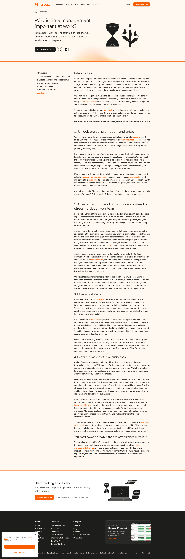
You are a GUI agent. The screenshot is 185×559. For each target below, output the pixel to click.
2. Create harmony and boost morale (53, 80)
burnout (110, 245)
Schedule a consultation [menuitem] (82, 535)
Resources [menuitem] (55, 529)
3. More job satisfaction (47, 83)
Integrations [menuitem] (39, 538)
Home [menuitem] (37, 525)
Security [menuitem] (75, 553)
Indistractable (97, 260)
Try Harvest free (142, 4)
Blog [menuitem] (75, 529)
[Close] (35, 535)
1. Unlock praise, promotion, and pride (54, 76)
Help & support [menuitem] (57, 535)
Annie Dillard (90, 101)
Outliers (136, 137)
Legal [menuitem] (69, 553)
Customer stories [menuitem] (58, 525)
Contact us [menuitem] (77, 538)
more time (93, 180)
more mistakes (134, 177)
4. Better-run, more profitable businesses (46, 88)
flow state (94, 319)
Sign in (128, 4)
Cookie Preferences (19, 552)
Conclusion (42, 93)
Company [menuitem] (77, 522)
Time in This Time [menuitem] (58, 544)
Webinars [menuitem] (55, 532)
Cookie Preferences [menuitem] (92, 553)
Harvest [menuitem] (38, 522)
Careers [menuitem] (76, 532)
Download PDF (46, 49)
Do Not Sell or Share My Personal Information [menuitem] (114, 553)
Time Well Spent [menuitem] (57, 541)
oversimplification (129, 140)
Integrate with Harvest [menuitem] (60, 538)
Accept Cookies (19, 547)
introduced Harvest (83, 405)
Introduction (42, 73)
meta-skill (108, 110)
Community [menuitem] (56, 522)
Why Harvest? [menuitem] (40, 529)
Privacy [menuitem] (63, 553)
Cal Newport (98, 299)
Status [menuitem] (82, 553)
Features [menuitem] (38, 532)
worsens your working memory (95, 177)
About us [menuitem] (77, 525)
